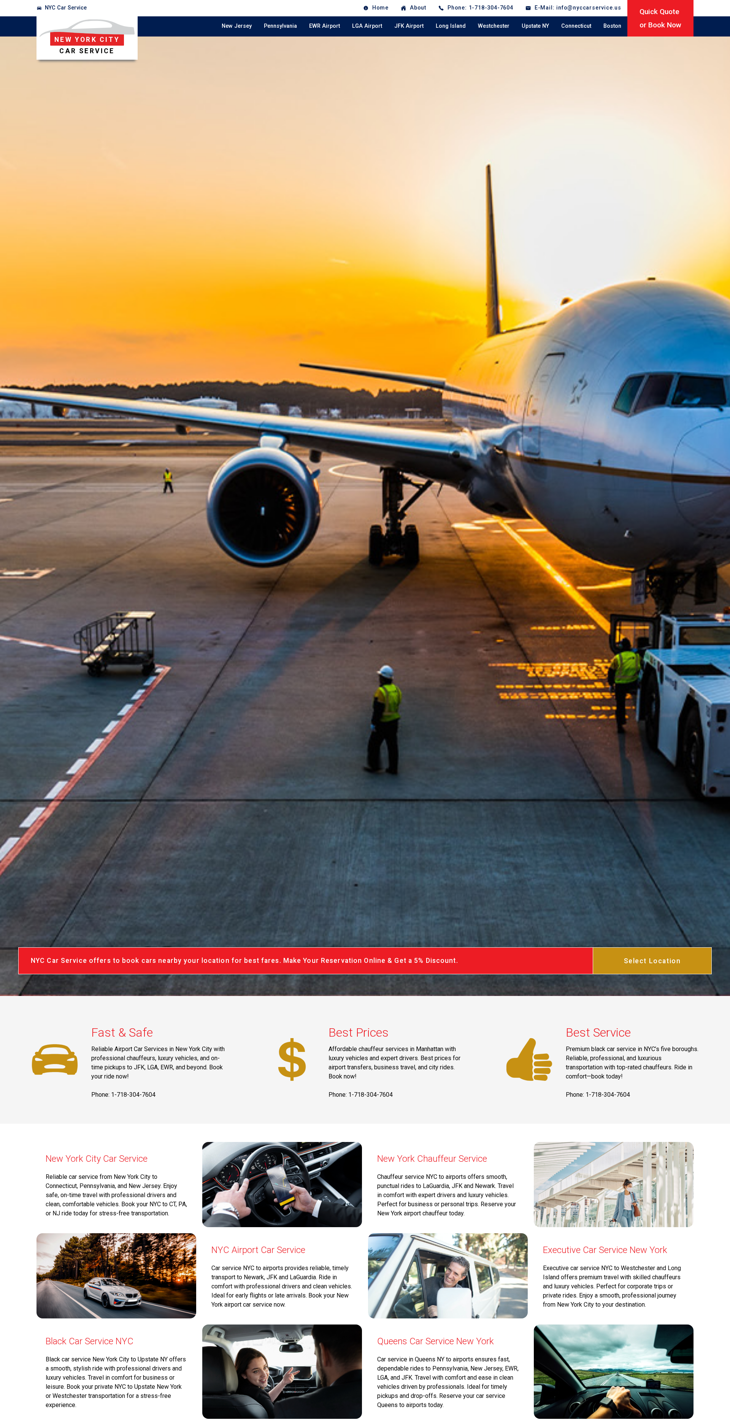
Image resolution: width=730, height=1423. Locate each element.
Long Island (451, 26)
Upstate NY (535, 26)
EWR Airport (324, 26)
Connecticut (576, 26)
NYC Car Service (66, 8)
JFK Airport (409, 26)
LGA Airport (367, 26)
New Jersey (237, 26)
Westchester (493, 26)
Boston (612, 26)
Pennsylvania (280, 26)
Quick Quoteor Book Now (660, 18)
